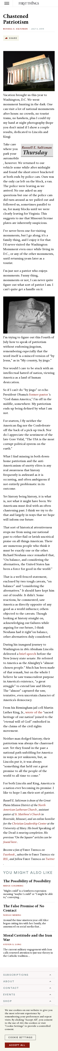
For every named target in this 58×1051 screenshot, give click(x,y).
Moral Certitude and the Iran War (27, 937)
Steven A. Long (12, 944)
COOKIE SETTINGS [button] (20, 1037)
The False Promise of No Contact (23, 908)
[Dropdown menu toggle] (29, 975)
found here (10, 842)
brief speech (28, 654)
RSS (5, 859)
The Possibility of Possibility (27, 881)
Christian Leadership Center (29, 823)
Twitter (50, 859)
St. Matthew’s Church (28, 814)
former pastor (39, 394)
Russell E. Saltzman (15, 29)
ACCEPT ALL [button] (17, 1045)
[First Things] (29, 3)
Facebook (9, 854)
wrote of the (34, 712)
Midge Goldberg (13, 885)
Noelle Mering (12, 915)
